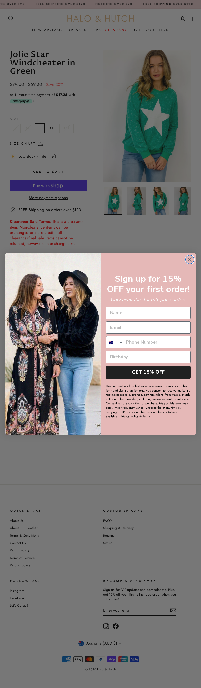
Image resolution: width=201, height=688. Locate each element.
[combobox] (115, 342)
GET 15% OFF (148, 372)
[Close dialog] (190, 259)
